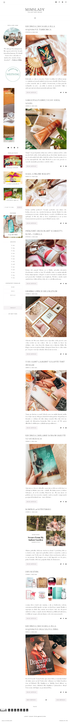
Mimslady (35, 9)
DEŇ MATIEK (32, 572)
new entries (31, 699)
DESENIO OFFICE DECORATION (41, 291)
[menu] (4, 2)
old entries (61, 699)
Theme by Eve (63, 720)
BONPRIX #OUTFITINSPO (38, 509)
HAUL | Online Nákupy (38, 174)
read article (31, 92)
